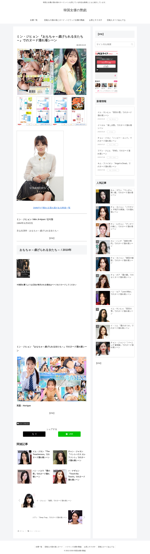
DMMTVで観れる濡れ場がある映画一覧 (51, 208)
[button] (132, 44)
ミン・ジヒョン (24, 423)
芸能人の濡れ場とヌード (54, 547)
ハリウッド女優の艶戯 (73, 547)
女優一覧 (39, 547)
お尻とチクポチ (90, 547)
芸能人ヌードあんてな (106, 547)
